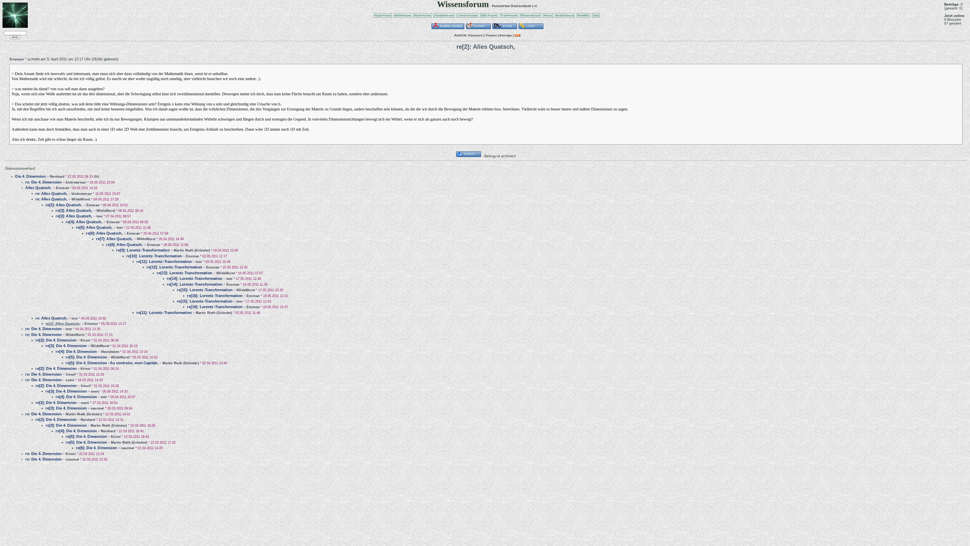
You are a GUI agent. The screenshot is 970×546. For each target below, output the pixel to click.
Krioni (86, 340)
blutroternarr (76, 182)
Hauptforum (383, 15)
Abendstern (110, 352)
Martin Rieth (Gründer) (192, 250)
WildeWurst (80, 199)
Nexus (548, 15)
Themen (491, 35)
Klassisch (475, 35)
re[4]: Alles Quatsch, (84, 222)
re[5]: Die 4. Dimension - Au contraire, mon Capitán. (112, 363)
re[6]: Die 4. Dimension (96, 448)
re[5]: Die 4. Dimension (86, 357)
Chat (596, 15)
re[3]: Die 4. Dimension (65, 346)
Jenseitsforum (444, 15)
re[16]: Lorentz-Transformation (215, 295)
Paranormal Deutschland (511, 6)
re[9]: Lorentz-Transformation (142, 250)
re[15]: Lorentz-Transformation (204, 290)
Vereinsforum (565, 15)
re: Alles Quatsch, (51, 193)
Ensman (17, 59)
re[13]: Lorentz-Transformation (184, 273)
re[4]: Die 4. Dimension (76, 351)
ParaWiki (583, 15)
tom (99, 216)
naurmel (97, 408)
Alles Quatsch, (38, 188)
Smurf (71, 374)
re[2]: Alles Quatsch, (63, 205)
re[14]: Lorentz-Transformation (194, 278)
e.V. (535, 6)
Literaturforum (467, 15)
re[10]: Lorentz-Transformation (154, 256)
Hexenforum (422, 15)
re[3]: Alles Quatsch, (74, 210)
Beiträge (506, 35)
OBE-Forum (489, 15)
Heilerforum (402, 15)
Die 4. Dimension (30, 176)
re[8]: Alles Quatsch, (124, 244)
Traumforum (508, 15)
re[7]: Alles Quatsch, (114, 239)
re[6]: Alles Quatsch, (104, 233)
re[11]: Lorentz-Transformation (164, 261)
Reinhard (57, 176)
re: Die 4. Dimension (43, 182)
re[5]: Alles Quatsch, (94, 227)
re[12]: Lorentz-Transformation (174, 267)
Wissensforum (530, 15)
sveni (70, 380)
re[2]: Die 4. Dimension (55, 340)
